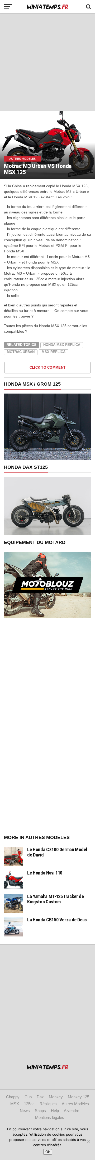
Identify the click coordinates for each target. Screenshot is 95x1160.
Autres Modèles (75, 1103)
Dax (40, 1097)
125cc (29, 1103)
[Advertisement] (47, 62)
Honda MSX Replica (61, 345)
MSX (14, 1103)
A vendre (71, 1110)
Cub (28, 1097)
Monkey (56, 1097)
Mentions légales (49, 1117)
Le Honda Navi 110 (44, 873)
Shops (40, 1110)
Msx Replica (53, 352)
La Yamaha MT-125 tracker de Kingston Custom (55, 899)
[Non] (88, 1141)
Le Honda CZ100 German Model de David (57, 852)
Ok (47, 1152)
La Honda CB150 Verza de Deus (57, 919)
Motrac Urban (21, 352)
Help (55, 1110)
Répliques (48, 1103)
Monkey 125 (78, 1097)
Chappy (13, 1097)
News (25, 1110)
